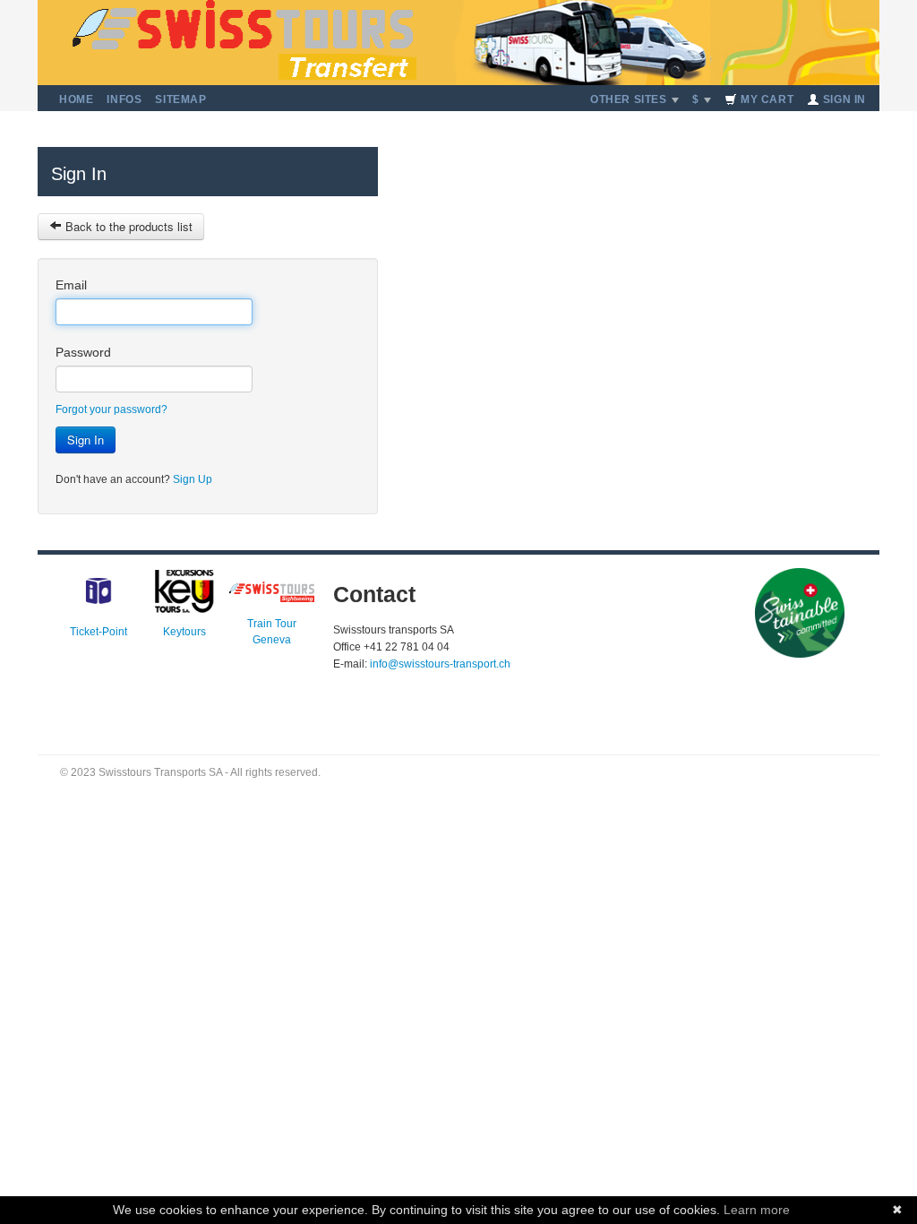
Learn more (757, 1209)
